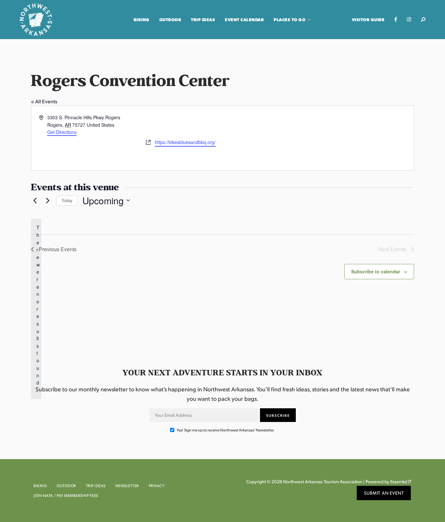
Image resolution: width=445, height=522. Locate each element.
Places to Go (289, 19)
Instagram (409, 19)
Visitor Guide (368, 19)
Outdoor (170, 19)
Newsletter (127, 485)
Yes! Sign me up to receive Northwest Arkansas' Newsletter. (225, 430)
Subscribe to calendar (375, 271)
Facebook (395, 19)
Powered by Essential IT (388, 481)
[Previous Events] (35, 200)
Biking (142, 19)
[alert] (36, 309)
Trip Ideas (203, 19)
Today (67, 200)
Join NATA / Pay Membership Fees (66, 495)
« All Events (44, 101)
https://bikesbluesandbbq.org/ (185, 142)
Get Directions (62, 132)
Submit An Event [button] (384, 493)
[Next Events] (47, 200)
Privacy (157, 485)
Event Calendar (244, 19)
